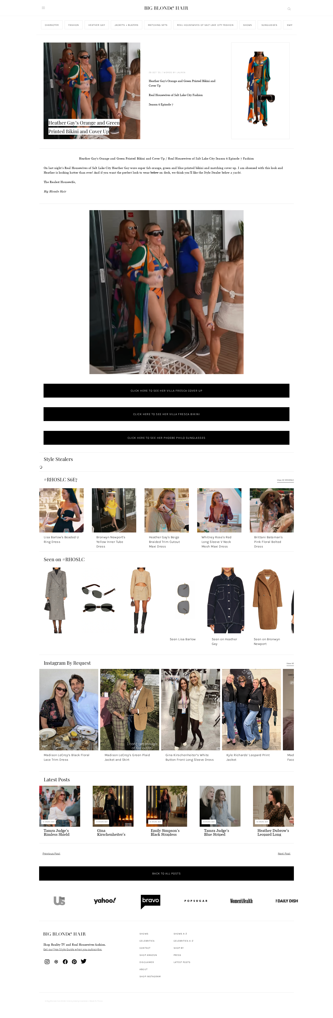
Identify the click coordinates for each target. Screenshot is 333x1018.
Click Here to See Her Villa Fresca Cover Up (167, 390)
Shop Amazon (148, 955)
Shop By (179, 948)
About (143, 969)
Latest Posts (182, 962)
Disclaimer (147, 962)
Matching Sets (157, 25)
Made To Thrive (96, 1001)
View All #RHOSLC (285, 480)
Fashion (73, 25)
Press (177, 955)
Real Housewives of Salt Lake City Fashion (205, 25)
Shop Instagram (150, 976)
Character (52, 25)
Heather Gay (96, 25)
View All (290, 663)
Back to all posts (166, 873)
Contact (145, 948)
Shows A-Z (180, 933)
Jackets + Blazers (126, 25)
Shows (247, 25)
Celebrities (147, 940)
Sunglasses (269, 25)
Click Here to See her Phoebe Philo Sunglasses (167, 438)
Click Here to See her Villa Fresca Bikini (166, 414)
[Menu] (43, 8)
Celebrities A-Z (183, 940)
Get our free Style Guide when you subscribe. (72, 949)
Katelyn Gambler (80, 1001)
